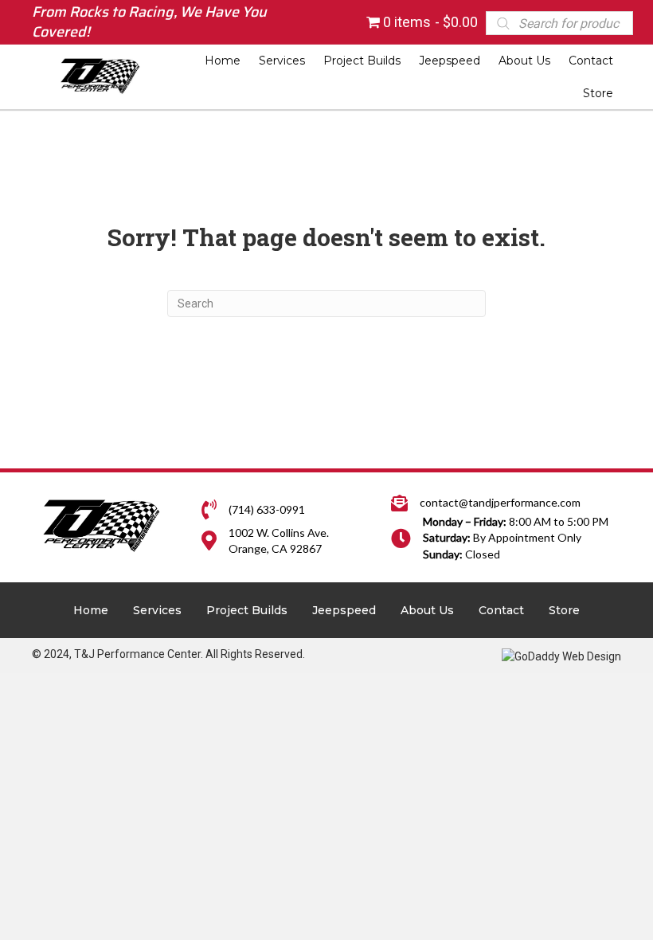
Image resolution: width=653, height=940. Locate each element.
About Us (427, 610)
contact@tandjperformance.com (500, 502)
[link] (222, 60)
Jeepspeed (344, 610)
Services (157, 610)
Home (90, 610)
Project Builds (246, 610)
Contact (501, 610)
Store (564, 610)
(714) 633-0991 (267, 509)
